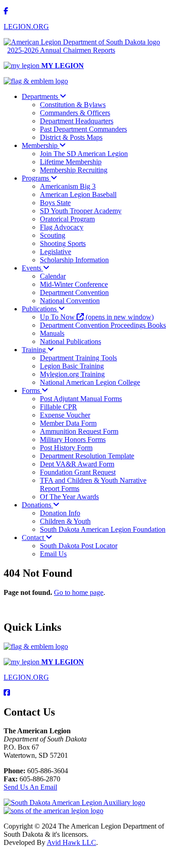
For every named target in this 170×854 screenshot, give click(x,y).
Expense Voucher (65, 415)
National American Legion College (90, 382)
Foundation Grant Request (78, 472)
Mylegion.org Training (72, 374)
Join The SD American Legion (84, 153)
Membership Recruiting (73, 170)
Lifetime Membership (71, 162)
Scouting (52, 235)
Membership (40, 145)
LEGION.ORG (26, 26)
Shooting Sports (63, 243)
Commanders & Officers (75, 113)
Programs (36, 178)
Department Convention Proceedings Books (103, 325)
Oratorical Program (67, 219)
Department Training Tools (78, 358)
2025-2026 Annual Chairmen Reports (61, 50)
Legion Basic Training (72, 366)
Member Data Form (68, 423)
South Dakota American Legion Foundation (102, 529)
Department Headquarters (76, 121)
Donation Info (60, 513)
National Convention (70, 300)
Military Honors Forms (73, 439)
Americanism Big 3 (68, 186)
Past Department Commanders (83, 129)
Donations (37, 505)
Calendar (53, 276)
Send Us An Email (30, 787)
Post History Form (66, 448)
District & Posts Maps (71, 137)
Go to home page (78, 592)
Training (35, 349)
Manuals (52, 333)
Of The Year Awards (69, 497)
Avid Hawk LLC (71, 842)
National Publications (70, 341)
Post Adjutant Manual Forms (81, 398)
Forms (32, 390)
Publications (40, 309)
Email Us (53, 554)
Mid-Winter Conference (74, 284)
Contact (34, 537)
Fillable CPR (58, 407)
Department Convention (74, 292)
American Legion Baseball (78, 194)
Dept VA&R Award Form (77, 464)
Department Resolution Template (87, 456)
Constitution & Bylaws (73, 104)
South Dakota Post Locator (78, 546)
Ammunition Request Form (79, 431)
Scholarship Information (74, 260)
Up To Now (97, 317)
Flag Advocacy (61, 227)
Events (32, 268)
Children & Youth (65, 521)
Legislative (55, 251)
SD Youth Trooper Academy (80, 211)
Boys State (55, 202)
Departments (41, 96)
